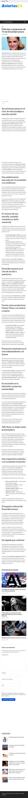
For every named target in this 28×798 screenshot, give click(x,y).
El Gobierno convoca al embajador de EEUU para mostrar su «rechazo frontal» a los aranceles (17, 763)
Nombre (4, 672)
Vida (3, 26)
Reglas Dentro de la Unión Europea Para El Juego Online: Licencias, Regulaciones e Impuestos (17, 771)
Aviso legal (4, 794)
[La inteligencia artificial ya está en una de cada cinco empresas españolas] (14, 580)
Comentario (5, 654)
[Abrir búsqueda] (25, 22)
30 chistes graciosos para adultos (16, 737)
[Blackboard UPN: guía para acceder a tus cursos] (14, 628)
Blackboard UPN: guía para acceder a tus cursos (14, 637)
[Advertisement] (15, 14)
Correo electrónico (7, 679)
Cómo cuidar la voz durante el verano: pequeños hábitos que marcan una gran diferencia (12, 614)
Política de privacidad (19, 793)
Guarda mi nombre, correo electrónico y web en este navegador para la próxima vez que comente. (14, 694)
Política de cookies (10, 793)
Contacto (4, 793)
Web (3, 685)
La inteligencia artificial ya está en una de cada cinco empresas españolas (14, 590)
